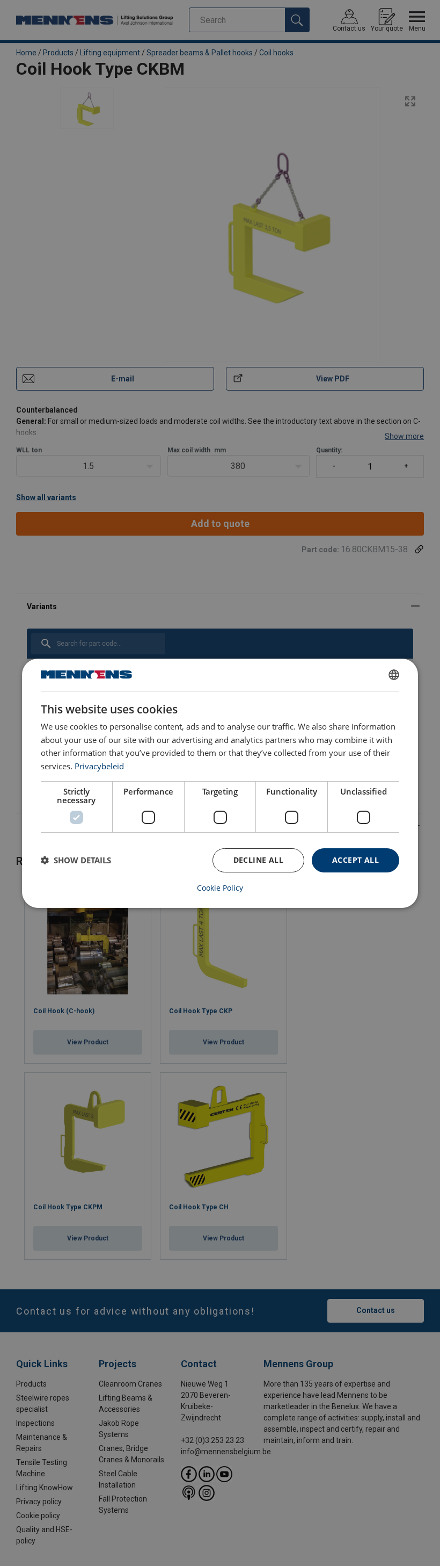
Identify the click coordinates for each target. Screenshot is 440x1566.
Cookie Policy (220, 888)
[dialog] (220, 782)
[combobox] (393, 674)
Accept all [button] (355, 860)
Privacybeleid (99, 766)
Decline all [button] (258, 860)
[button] (76, 860)
